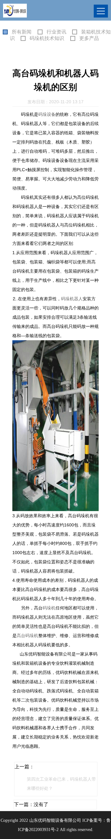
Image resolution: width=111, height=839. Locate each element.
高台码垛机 (27, 635)
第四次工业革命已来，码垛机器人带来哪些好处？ (61, 784)
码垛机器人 (72, 298)
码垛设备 (47, 114)
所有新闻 (21, 31)
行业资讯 (56, 31)
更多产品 (89, 38)
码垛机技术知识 (47, 38)
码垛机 (49, 607)
